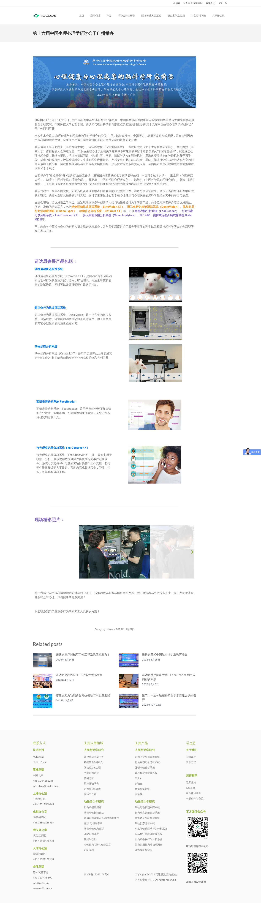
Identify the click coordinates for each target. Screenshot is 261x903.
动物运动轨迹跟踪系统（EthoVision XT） (98, 206)
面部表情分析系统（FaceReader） (157, 211)
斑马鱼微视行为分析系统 (148, 839)
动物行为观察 (91, 833)
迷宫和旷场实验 (143, 849)
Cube (138, 778)
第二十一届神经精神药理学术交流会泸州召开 (169, 697)
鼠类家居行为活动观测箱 (148, 844)
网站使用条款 (193, 793)
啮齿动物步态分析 (94, 828)
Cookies (190, 787)
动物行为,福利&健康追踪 (97, 844)
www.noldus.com (42, 888)
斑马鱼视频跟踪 (92, 807)
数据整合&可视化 (93, 762)
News (110, 629)
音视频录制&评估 (93, 756)
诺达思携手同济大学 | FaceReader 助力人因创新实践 (168, 677)
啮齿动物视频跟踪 (94, 812)
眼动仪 (138, 794)
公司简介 (191, 756)
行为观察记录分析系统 (147, 762)
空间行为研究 (91, 772)
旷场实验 (89, 849)
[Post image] (42, 660)
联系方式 (191, 762)
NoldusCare (39, 762)
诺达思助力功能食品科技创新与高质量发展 (83, 695)
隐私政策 (191, 782)
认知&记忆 (90, 839)
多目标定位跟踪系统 (146, 772)
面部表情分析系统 (145, 767)
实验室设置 (90, 794)
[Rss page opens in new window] (226, 3)
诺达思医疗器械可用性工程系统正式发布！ (83, 654)
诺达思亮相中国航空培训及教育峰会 (164, 654)
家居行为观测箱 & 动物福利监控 (101, 817)
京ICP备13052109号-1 (96, 874)
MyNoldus (38, 756)
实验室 (138, 783)
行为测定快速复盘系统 (147, 756)
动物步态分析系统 (145, 823)
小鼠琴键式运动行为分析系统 (151, 828)
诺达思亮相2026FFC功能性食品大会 (79, 675)
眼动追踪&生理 (92, 767)
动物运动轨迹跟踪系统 (147, 807)
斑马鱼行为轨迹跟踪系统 (50, 307)
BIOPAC (145, 215)
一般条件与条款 (194, 798)
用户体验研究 (91, 783)
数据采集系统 (142, 788)
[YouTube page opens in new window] (220, 3)
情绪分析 (89, 778)
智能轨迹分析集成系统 (147, 817)
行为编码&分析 (92, 788)
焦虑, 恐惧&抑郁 (93, 823)
